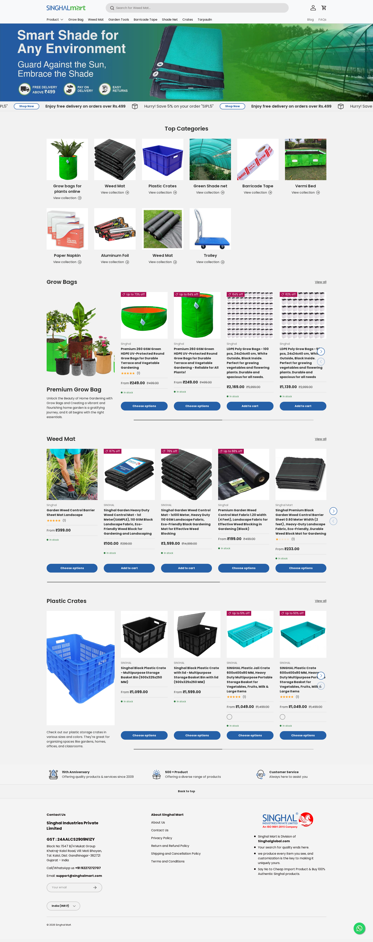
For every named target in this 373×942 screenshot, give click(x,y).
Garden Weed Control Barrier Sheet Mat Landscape (71, 512)
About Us (158, 822)
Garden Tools (118, 19)
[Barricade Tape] (258, 159)
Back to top (186, 791)
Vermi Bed (305, 186)
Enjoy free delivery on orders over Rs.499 (50, 106)
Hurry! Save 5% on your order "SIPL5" (143, 106)
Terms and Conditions (168, 861)
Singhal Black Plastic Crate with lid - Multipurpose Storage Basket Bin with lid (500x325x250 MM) (196, 675)
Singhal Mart (63, 924)
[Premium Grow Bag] (81, 336)
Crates (187, 19)
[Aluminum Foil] (115, 229)
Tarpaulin (205, 19)
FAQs (322, 19)
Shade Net (170, 19)
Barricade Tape (145, 19)
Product (53, 19)
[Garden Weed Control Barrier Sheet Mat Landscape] (72, 474)
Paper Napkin (67, 255)
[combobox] (197, 8)
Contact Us (159, 830)
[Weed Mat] (115, 159)
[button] (324, 8)
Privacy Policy (161, 838)
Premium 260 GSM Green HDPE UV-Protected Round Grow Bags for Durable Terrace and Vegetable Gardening (142, 358)
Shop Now (197, 106)
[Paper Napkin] (67, 229)
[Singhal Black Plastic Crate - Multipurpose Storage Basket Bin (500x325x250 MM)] (144, 634)
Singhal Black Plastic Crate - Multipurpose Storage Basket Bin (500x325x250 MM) (143, 675)
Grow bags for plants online (67, 188)
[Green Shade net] (210, 159)
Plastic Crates (163, 186)
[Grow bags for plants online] (67, 159)
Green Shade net (210, 186)
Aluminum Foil (115, 255)
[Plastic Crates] (162, 159)
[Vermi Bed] (305, 159)
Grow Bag (75, 19)
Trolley (210, 255)
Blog (310, 19)
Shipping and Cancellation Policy (176, 853)
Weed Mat (96, 19)
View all (320, 282)
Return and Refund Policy (170, 846)
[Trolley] (210, 229)
